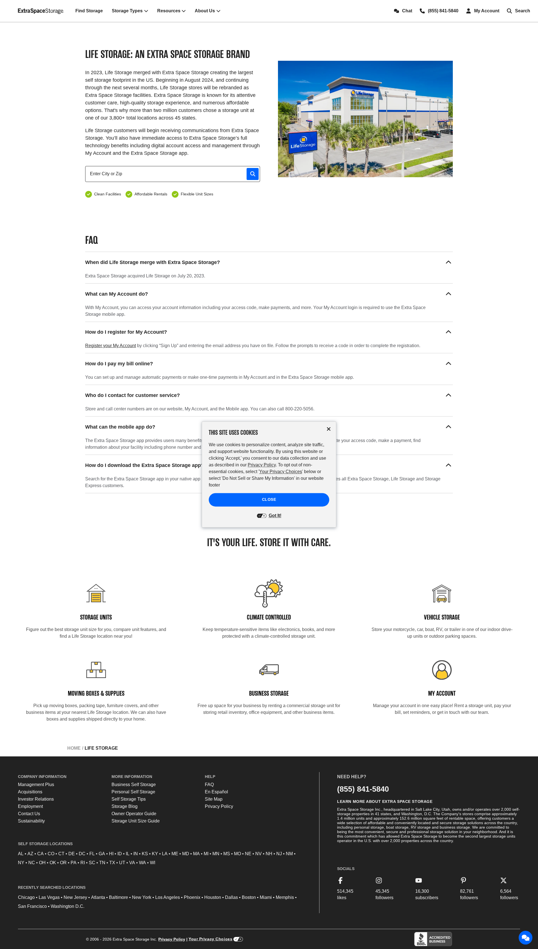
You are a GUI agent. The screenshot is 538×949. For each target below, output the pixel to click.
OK (53, 862)
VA (132, 862)
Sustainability (31, 821)
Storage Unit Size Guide (136, 821)
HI (111, 853)
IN (135, 853)
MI (206, 853)
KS (145, 853)
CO (51, 853)
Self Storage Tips (129, 799)
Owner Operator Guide (134, 813)
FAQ (209, 784)
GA (102, 853)
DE (71, 853)
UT (122, 862)
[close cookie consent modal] (329, 429)
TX (112, 862)
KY (155, 853)
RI (82, 862)
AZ (30, 853)
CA (40, 853)
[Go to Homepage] (41, 11)
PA (73, 862)
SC (92, 862)
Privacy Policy (219, 806)
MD (185, 853)
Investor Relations (36, 799)
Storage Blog (125, 806)
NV (258, 853)
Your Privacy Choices (210, 939)
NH (269, 853)
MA (196, 853)
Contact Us (29, 813)
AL (21, 853)
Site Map (213, 799)
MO (237, 853)
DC (82, 853)
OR (63, 862)
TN (102, 862)
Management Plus (36, 784)
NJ (279, 853)
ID (119, 853)
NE (248, 853)
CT (61, 853)
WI (152, 862)
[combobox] (175, 173)
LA (165, 853)
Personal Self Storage (133, 791)
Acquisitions (30, 791)
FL (92, 853)
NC (31, 862)
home (74, 748)
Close (269, 499)
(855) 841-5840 (363, 789)
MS (226, 853)
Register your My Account (110, 345)
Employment (30, 806)
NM (289, 853)
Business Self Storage (134, 784)
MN (215, 853)
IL (127, 853)
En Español (216, 791)
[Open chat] (526, 938)
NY (21, 862)
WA (142, 862)
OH (42, 862)
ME (174, 853)
